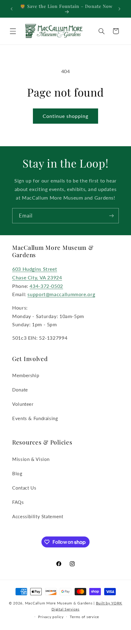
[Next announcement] (119, 9)
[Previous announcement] (11, 9)
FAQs (18, 502)
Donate (20, 389)
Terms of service (84, 617)
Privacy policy (50, 617)
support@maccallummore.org (61, 294)
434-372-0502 (46, 286)
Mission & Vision (31, 459)
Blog (17, 473)
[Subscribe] (111, 215)
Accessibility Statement (37, 516)
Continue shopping (66, 116)
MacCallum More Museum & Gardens (59, 603)
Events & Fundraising (35, 418)
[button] (13, 31)
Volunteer (23, 404)
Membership (25, 375)
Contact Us (24, 487)
